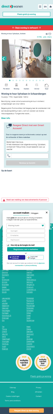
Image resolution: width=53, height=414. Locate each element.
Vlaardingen (6, 339)
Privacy (38, 387)
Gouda (4, 292)
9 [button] (36, 80)
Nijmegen (5, 313)
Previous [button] (4, 58)
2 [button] (13, 80)
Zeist (28, 336)
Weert (28, 327)
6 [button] (26, 80)
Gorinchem (6, 289)
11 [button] (43, 80)
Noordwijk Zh (6, 315)
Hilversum (29, 287)
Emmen (4, 282)
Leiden (4, 301)
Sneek (28, 315)
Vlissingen (5, 341)
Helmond (29, 282)
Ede (3, 277)
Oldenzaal (5, 318)
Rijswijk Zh (30, 301)
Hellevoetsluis (31, 280)
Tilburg (4, 329)
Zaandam (29, 331)
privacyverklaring (31, 265)
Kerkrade (29, 292)
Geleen (4, 287)
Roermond (30, 303)
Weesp (28, 329)
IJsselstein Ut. (31, 289)
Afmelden (38, 392)
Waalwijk (5, 349)
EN (45, 6)
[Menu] (40, 6)
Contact (38, 396)
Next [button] (49, 58)
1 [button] (9, 80)
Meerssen (5, 308)
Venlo (4, 336)
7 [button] (30, 80)
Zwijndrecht (30, 346)
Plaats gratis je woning (26, 14)
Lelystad (5, 303)
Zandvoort (30, 334)
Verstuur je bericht (27, 163)
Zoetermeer (30, 341)
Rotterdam (30, 308)
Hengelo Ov (30, 284)
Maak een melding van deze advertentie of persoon (26, 199)
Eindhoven (5, 280)
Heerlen (29, 277)
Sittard (28, 313)
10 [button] (40, 80)
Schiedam (29, 310)
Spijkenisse (30, 320)
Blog (12, 392)
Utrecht (4, 331)
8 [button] (33, 80)
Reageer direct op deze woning (26, 410)
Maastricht (5, 306)
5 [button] (23, 80)
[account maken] (50, 6)
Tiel (3, 327)
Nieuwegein (6, 310)
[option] (26, 58)
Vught (4, 346)
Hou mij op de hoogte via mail (23, 245)
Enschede (5, 284)
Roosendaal (30, 306)
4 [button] (20, 80)
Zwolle (28, 349)
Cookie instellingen (13, 396)
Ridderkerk (30, 298)
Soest (28, 318)
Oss (3, 320)
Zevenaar (29, 339)
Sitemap (13, 387)
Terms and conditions (13, 401)
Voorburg (5, 344)
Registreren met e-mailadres (26, 249)
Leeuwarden (6, 298)
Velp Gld (5, 334)
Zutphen (29, 344)
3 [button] (16, 80)
